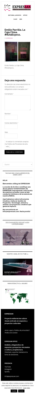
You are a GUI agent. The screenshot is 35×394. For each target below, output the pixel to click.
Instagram (8, 369)
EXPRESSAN (17, 7)
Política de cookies (11, 333)
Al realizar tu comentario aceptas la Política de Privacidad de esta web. (17, 144)
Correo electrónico (11, 123)
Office (25, 15)
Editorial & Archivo (14, 15)
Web (6, 132)
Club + (15, 19)
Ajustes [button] (21, 391)
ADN (20, 19)
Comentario (9, 94)
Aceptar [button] (14, 391)
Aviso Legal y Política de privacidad (17, 330)
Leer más (26, 388)
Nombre (8, 114)
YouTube (8, 367)
